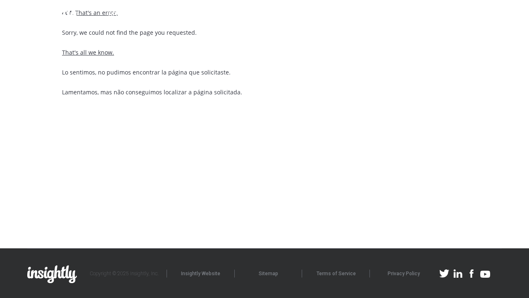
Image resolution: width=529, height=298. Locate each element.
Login (493, 14)
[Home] (54, 15)
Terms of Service (336, 273)
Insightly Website (200, 273)
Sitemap (268, 273)
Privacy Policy (404, 273)
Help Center (126, 14)
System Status (455, 14)
